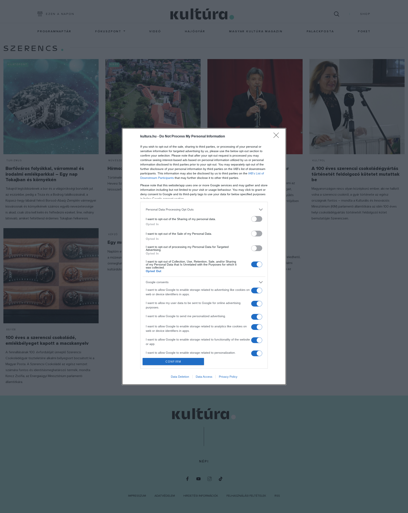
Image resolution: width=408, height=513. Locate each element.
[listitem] (204, 209)
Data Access (204, 376)
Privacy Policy (228, 376)
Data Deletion (180, 376)
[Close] (277, 137)
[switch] (256, 219)
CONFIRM (173, 361)
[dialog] (204, 256)
